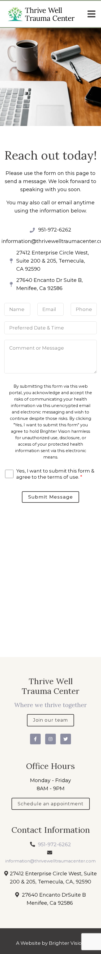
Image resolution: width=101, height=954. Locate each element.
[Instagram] (50, 739)
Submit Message (50, 497)
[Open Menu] (91, 14)
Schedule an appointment (51, 803)
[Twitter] (65, 739)
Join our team (50, 720)
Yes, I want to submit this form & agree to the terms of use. (55, 474)
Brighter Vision (67, 943)
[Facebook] (35, 739)
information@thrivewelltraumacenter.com (50, 861)
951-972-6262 (54, 844)
